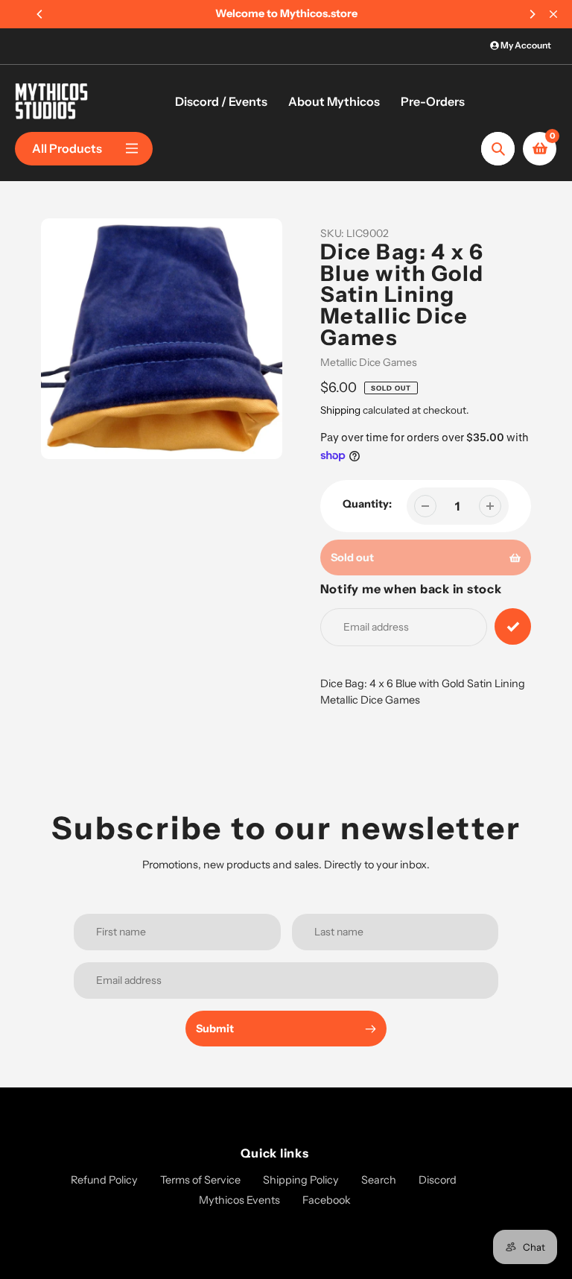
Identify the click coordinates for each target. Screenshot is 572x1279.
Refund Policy (104, 1180)
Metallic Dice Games (368, 362)
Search (378, 1180)
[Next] (531, 14)
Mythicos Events (239, 1200)
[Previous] (40, 14)
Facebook (326, 1200)
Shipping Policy (301, 1180)
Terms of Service (200, 1180)
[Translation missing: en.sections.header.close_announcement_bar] (553, 14)
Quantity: (367, 504)
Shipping (340, 410)
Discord (438, 1180)
